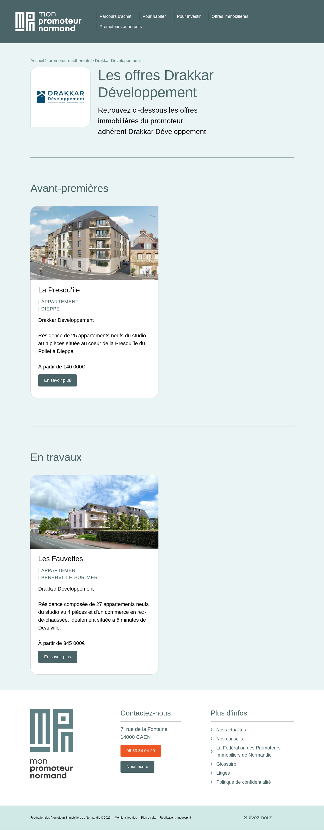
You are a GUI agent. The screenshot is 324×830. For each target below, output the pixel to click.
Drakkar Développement (66, 320)
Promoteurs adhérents (121, 26)
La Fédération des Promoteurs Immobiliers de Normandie (248, 751)
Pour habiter (154, 16)
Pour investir (189, 16)
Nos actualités (231, 729)
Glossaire (226, 764)
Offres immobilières (230, 16)
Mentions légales (126, 817)
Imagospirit (184, 817)
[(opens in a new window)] (60, 97)
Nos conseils (229, 738)
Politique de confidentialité (243, 782)
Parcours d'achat (115, 16)
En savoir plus (57, 380)
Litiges (223, 773)
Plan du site (148, 817)
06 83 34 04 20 (140, 750)
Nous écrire (137, 766)
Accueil (37, 60)
